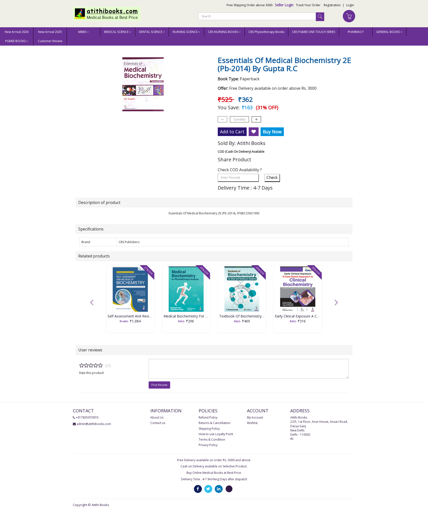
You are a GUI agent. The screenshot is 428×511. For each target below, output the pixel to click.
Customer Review (50, 41)
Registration (332, 5)
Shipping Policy (209, 428)
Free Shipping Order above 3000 (249, 5)
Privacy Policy (208, 445)
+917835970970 (87, 417)
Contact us (157, 423)
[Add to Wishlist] (254, 131)
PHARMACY (356, 32)
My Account (255, 417)
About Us (156, 417)
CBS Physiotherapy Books (266, 32)
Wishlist (252, 423)
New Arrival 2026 (16, 32)
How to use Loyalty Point (216, 434)
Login (350, 5)
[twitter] (208, 488)
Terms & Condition (212, 439)
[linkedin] (219, 488)
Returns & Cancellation (214, 423)
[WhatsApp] (229, 488)
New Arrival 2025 (50, 32)
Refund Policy (208, 417)
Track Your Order (308, 5)
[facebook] (198, 488)
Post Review (159, 385)
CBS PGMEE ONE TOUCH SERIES (313, 32)
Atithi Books (251, 143)
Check (272, 177)
